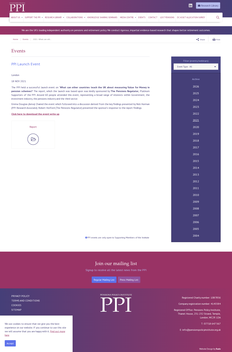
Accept (10, 343)
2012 (196, 181)
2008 (196, 208)
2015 (196, 161)
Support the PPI (32, 17)
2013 (196, 174)
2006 (196, 222)
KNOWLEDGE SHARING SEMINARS (102, 17)
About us (15, 17)
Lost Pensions (167, 17)
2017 (196, 147)
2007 (196, 215)
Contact (153, 17)
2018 (196, 140)
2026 (196, 86)
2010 (196, 195)
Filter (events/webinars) (195, 60)
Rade (218, 349)
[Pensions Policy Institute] (17, 7)
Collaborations (74, 17)
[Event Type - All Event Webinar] (196, 66)
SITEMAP (16, 309)
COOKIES (16, 305)
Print (218, 39)
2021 (196, 120)
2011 (196, 188)
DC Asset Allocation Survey (191, 17)
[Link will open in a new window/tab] (191, 5)
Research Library (209, 5)
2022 (196, 113)
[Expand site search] (218, 17)
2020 (196, 127)
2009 (196, 201)
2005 (196, 229)
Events (142, 17)
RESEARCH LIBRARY (53, 17)
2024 (196, 100)
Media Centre (127, 17)
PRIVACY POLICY (20, 296)
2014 (196, 168)
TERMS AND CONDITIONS (25, 300)
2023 (196, 107)
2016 (196, 154)
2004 (196, 235)
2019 (196, 134)
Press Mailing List (129, 279)
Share (202, 39)
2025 (196, 93)
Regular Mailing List (104, 279)
